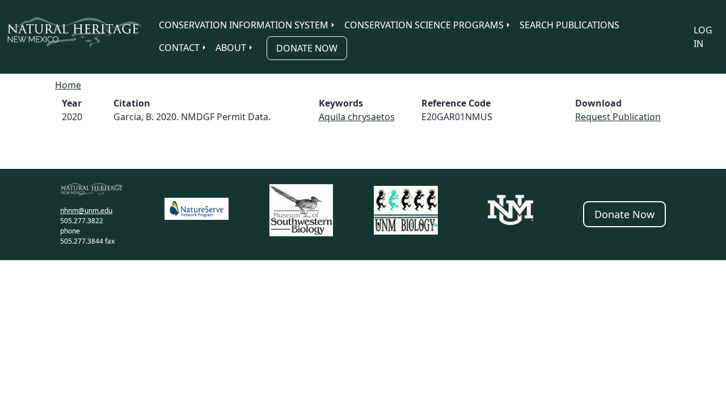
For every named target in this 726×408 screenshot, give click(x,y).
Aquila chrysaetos (357, 116)
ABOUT (231, 47)
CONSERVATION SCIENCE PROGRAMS (424, 25)
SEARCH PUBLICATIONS (569, 25)
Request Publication (618, 116)
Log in (703, 37)
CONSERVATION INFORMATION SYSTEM (243, 25)
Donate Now (306, 48)
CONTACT (179, 47)
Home (68, 85)
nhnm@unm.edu (86, 210)
